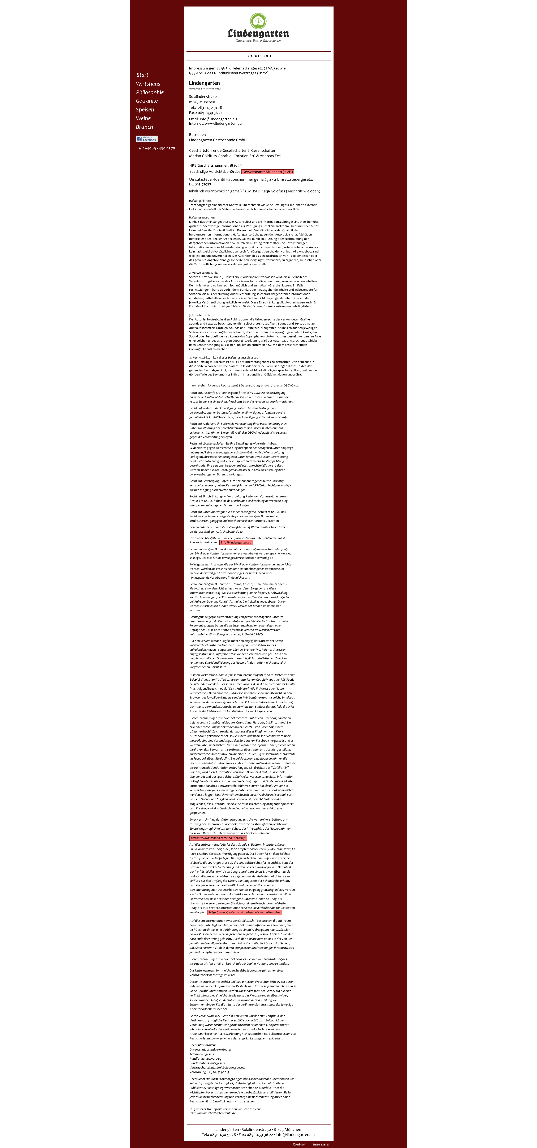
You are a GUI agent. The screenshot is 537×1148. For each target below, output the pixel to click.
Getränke (147, 101)
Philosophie (150, 93)
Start (143, 75)
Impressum (321, 1145)
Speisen (145, 110)
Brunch (144, 128)
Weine (143, 119)
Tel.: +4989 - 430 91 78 (156, 148)
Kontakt (299, 1145)
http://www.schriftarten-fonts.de (213, 1113)
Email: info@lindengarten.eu (213, 119)
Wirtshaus (148, 84)
